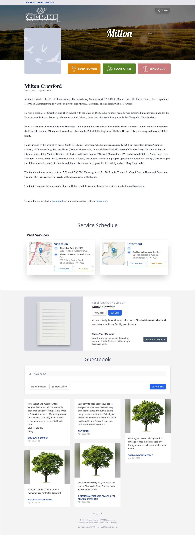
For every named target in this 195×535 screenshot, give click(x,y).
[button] (40, 250)
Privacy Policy (89, 522)
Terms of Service (105, 522)
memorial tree (59, 200)
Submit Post (157, 386)
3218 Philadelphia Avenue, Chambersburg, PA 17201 (145, 256)
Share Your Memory (155, 339)
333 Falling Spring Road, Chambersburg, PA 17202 (72, 261)
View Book (99, 312)
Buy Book (115, 312)
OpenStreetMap (100, 527)
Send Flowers (156, 263)
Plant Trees (83, 268)
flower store (102, 200)
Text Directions (64, 268)
